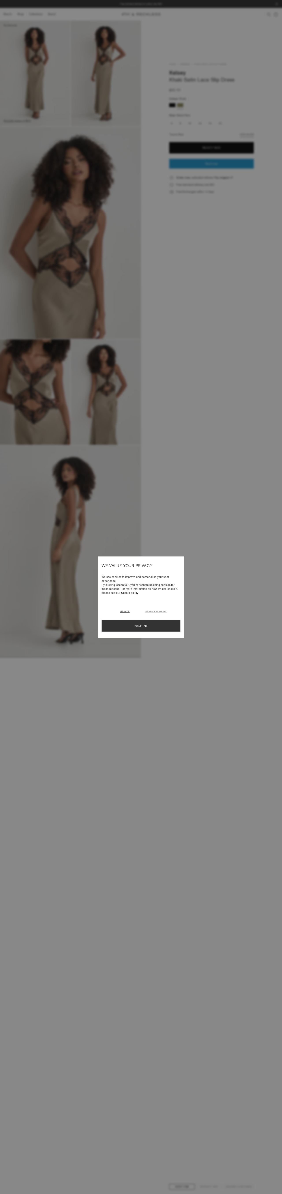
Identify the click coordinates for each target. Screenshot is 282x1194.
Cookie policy (129, 592)
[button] (126, 611)
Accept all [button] (141, 625)
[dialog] (141, 597)
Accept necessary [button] (156, 611)
